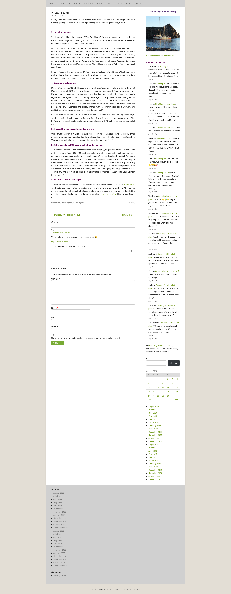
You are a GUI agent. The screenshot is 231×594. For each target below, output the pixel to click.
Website (54, 326)
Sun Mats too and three (165, 104)
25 (177, 391)
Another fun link (109, 194)
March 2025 (153, 460)
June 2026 (152, 412)
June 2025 (152, 451)
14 (158, 387)
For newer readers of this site (160, 55)
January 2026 (154, 428)
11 (177, 383)
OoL (128, 3)
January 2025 (154, 466)
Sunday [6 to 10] (163, 138)
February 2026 (154, 425)
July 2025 (152, 447)
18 (177, 387)
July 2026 (152, 409)
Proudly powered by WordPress (113, 589)
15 (163, 387)
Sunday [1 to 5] (161, 158)
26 (149, 396)
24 (172, 391)
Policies (88, 3)
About (61, 3)
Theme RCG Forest (133, 589)
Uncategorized (80, 202)
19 (149, 391)
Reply (132, 251)
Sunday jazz (165, 66)
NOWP (100, 3)
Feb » (177, 399)
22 (163, 391)
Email (54, 317)
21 (158, 391)
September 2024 (155, 479)
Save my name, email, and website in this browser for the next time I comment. (85, 337)
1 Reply (132, 202)
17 (172, 387)
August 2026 (153, 406)
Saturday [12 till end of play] (167, 271)
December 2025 (155, 432)
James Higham (66, 202)
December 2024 (155, 470)
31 (172, 396)
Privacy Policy (96, 589)
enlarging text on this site (159, 345)
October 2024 (154, 476)
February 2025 (154, 463)
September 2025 (155, 441)
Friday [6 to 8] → (128, 214)
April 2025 (152, 457)
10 (172, 383)
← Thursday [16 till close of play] (65, 214)
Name (54, 307)
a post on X (129, 184)
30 (168, 396)
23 (168, 391)
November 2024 (155, 473)
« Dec (148, 399)
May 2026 (152, 416)
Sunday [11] (160, 83)
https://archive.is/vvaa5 (61, 241)
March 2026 (153, 422)
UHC (109, 3)
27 (153, 396)
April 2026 (152, 419)
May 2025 (152, 454)
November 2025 (155, 435)
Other (138, 3)
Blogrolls (74, 3)
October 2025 (154, 438)
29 (163, 396)
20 (153, 391)
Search (149, 358)
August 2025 (153, 444)
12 (149, 387)
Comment (56, 278)
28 (158, 396)
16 (168, 387)
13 (153, 387)
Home (50, 3)
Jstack (118, 3)
